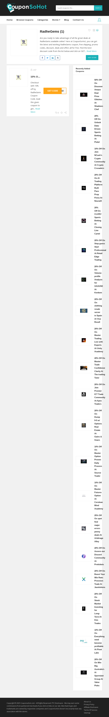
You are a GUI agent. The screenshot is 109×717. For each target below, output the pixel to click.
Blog (66, 20)
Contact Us (78, 20)
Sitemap (87, 713)
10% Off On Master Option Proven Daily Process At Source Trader (98, 461)
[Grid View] (94, 30)
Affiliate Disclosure (91, 707)
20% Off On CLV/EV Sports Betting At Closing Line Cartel (98, 221)
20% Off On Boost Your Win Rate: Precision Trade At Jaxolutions (99, 579)
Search (98, 8)
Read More (92, 51)
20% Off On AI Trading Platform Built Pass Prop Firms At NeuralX (98, 188)
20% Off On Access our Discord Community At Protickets (99, 556)
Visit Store (92, 58)
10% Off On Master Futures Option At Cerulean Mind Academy (98, 496)
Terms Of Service (90, 710)
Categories (42, 20)
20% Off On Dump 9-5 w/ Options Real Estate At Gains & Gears (98, 425)
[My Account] (99, 20)
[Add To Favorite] (89, 30)
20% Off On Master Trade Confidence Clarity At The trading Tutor (99, 368)
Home (9, 20)
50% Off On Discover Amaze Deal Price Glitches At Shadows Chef (98, 94)
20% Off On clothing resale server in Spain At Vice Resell (98, 310)
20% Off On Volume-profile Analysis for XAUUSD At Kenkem (98, 279)
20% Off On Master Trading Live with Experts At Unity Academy (98, 340)
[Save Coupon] (62, 112)
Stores (55, 20)
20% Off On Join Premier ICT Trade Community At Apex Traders (99, 394)
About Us (87, 702)
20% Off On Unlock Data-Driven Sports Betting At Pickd (97, 129)
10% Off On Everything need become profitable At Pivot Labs (99, 641)
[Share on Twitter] (47, 57)
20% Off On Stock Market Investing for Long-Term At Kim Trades (98, 608)
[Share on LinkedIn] (52, 57)
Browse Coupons (24, 20)
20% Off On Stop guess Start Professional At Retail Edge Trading (100, 250)
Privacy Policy (89, 704)
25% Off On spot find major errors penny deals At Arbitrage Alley (98, 528)
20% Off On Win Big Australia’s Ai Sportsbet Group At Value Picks (99, 672)
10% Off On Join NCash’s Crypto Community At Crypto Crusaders (99, 158)
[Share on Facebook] (42, 57)
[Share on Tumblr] (57, 57)
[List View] (97, 30)
